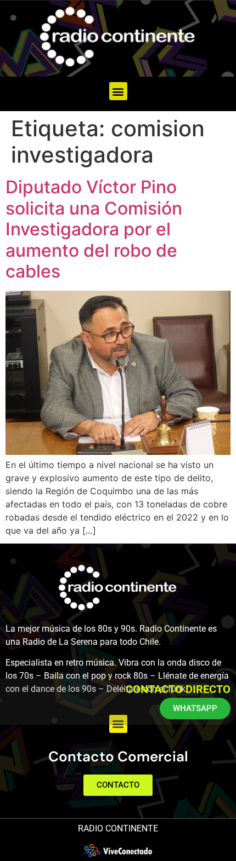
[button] (118, 91)
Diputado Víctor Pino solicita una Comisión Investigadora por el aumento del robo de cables (93, 229)
